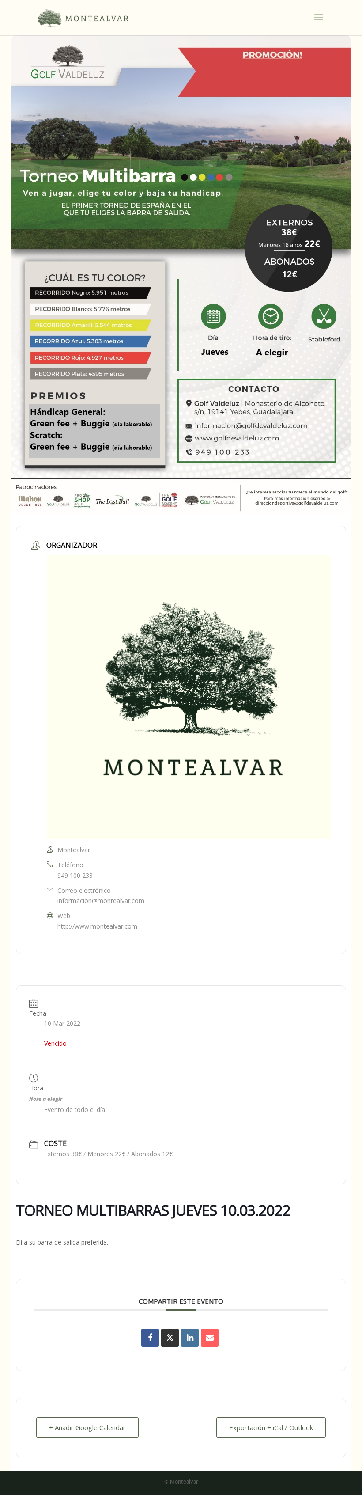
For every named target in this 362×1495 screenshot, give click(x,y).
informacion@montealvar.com (100, 900)
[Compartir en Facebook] (150, 1338)
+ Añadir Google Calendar (87, 1427)
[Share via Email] (210, 1338)
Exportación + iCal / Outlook (271, 1427)
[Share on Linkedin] (190, 1338)
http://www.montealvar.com (97, 926)
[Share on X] (170, 1338)
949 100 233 (75, 875)
